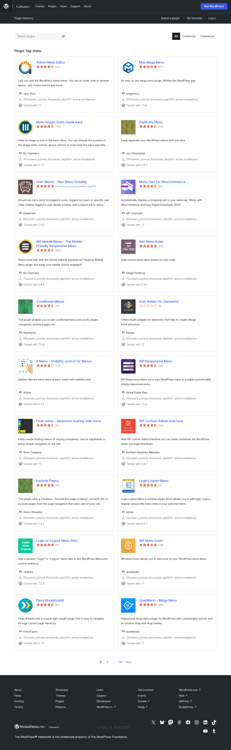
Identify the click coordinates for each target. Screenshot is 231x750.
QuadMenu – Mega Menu (158, 600)
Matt (183, 695)
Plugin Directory (24, 18)
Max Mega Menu (151, 62)
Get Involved (145, 689)
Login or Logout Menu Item (56, 540)
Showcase (62, 689)
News (17, 695)
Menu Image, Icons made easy (59, 122)
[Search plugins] (63, 36)
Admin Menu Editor (50, 62)
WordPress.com (190, 689)
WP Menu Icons (151, 540)
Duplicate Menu (151, 122)
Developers (104, 701)
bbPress (185, 701)
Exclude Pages (47, 481)
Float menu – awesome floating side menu (68, 421)
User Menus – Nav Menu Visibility (61, 182)
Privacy (18, 706)
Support (101, 695)
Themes (60, 695)
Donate (144, 701)
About (18, 689)
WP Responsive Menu (155, 361)
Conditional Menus (50, 301)
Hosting (19, 701)
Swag (143, 706)
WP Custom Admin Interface (161, 421)
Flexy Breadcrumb (50, 600)
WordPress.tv (106, 706)
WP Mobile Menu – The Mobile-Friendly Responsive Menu (60, 244)
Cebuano (54, 727)
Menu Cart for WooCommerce (162, 182)
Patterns (61, 706)
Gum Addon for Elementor (159, 301)
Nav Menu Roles (151, 241)
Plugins (60, 701)
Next (129, 662)
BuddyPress (188, 706)
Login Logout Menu (153, 481)
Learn (100, 689)
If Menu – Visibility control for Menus (64, 361)
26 (120, 662)
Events (142, 695)
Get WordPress (214, 6)
